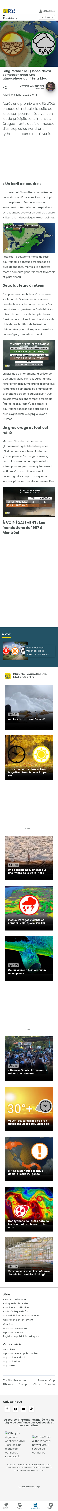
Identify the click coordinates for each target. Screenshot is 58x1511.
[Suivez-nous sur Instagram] (15, 1409)
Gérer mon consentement (18, 1319)
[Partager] (5, 87)
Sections (45, 17)
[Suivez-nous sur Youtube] (23, 1409)
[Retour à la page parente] (10, 15)
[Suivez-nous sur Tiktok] (31, 1409)
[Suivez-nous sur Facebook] (7, 1409)
